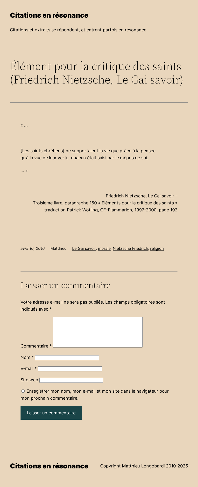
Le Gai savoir (161, 195)
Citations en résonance (49, 15)
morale (104, 248)
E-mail (29, 368)
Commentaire (36, 345)
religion (157, 248)
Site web (29, 379)
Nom (27, 357)
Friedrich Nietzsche (126, 195)
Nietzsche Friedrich (130, 248)
